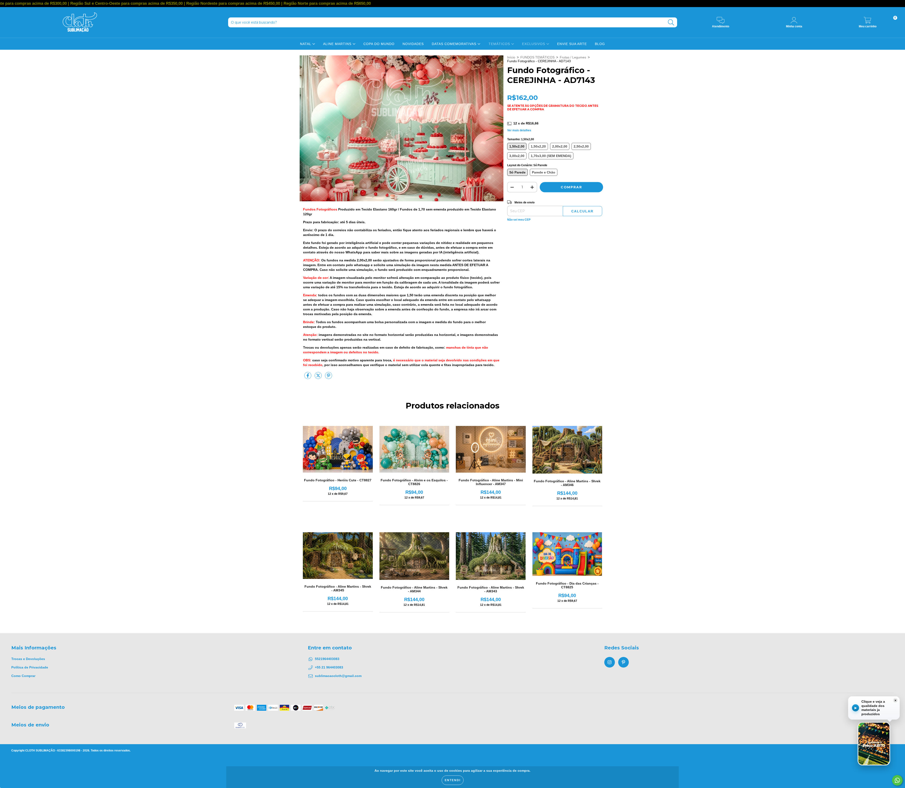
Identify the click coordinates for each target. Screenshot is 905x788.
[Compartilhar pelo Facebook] (308, 378)
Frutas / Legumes (573, 57)
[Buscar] (671, 22)
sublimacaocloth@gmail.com (338, 676)
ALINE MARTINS (338, 44)
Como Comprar (23, 676)
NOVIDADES (413, 44)
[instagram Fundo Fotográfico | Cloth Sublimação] (609, 662)
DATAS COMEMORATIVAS (454, 44)
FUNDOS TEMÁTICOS (537, 57)
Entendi (453, 780)
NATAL (306, 44)
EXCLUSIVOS (534, 44)
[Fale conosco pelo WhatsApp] (897, 780)
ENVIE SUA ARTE (572, 44)
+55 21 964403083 (329, 667)
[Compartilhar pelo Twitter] (319, 378)
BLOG (600, 44)
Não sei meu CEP (519, 219)
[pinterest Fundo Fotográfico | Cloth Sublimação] (623, 662)
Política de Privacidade (29, 667)
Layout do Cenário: (527, 165)
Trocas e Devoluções (28, 659)
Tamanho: (520, 139)
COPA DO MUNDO (379, 44)
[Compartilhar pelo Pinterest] (328, 378)
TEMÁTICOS (500, 44)
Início (511, 57)
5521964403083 (327, 659)
